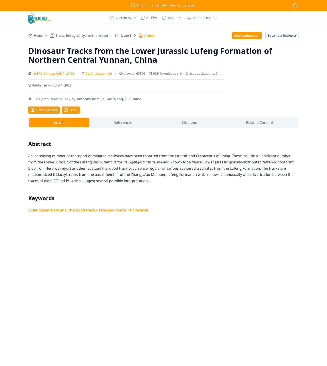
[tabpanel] (163, 171)
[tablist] (163, 122)
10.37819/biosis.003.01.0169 (53, 73)
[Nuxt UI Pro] (39, 18)
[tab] (59, 122)
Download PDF (47, 110)
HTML (74, 110)
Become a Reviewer (282, 35)
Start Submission (247, 35)
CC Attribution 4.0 (98, 73)
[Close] (295, 5)
